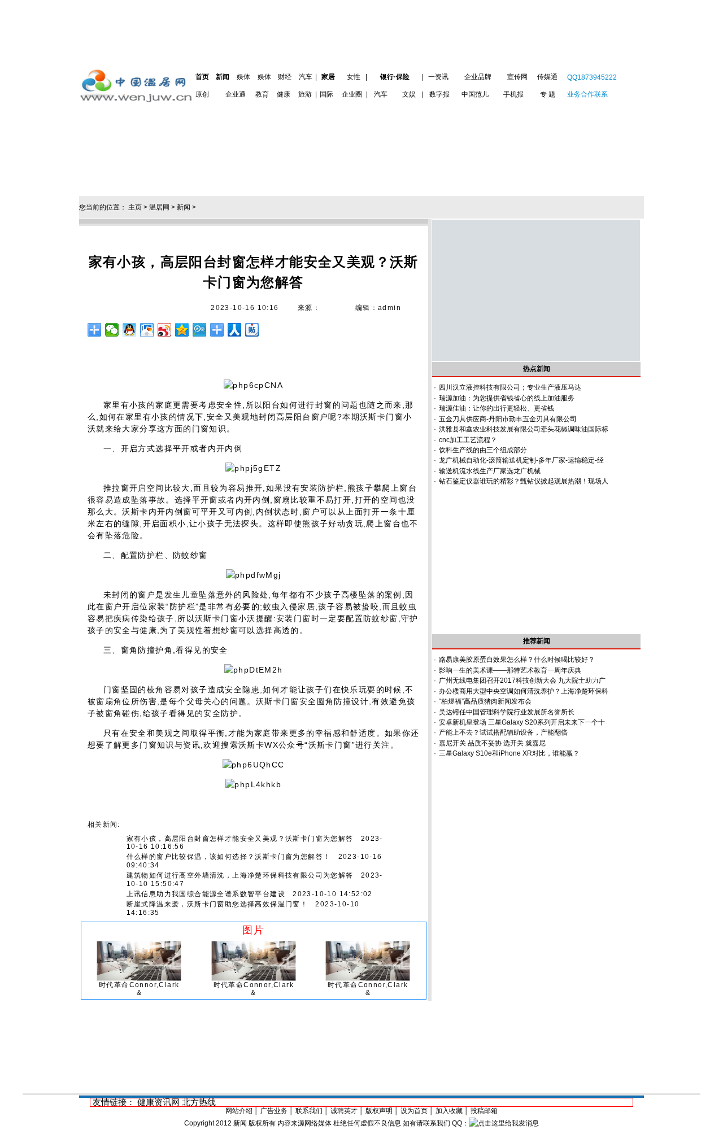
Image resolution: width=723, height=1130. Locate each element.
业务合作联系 (587, 94)
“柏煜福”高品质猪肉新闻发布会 (485, 701)
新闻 (222, 77)
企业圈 (352, 94)
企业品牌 (477, 77)
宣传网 (517, 77)
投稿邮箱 (484, 1111)
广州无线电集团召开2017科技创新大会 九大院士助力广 (522, 680)
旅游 (305, 94)
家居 (328, 77)
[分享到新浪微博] (165, 330)
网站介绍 (238, 1111)
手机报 (513, 94)
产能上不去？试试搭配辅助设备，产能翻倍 (503, 732)
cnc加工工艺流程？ (468, 440)
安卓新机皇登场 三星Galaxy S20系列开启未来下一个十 (522, 722)
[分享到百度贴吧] (252, 330)
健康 (283, 94)
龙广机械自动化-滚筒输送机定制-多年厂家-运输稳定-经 (521, 460)
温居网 (159, 207)
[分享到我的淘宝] (217, 330)
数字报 (439, 94)
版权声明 (379, 1111)
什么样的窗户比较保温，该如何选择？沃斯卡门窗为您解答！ (229, 857)
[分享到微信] (112, 330)
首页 (202, 77)
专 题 (547, 94)
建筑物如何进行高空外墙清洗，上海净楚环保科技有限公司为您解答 (240, 875)
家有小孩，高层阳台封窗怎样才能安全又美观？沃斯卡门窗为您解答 (240, 839)
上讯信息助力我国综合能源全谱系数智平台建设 (206, 894)
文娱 (409, 94)
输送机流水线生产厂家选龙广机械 (490, 471)
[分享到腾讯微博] (200, 330)
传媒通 (547, 77)
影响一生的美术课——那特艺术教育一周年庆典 (510, 670)
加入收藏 (449, 1111)
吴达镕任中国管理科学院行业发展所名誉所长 (506, 712)
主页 (135, 207)
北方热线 (199, 1102)
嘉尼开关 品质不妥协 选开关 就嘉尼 (492, 743)
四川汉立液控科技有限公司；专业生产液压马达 (510, 387)
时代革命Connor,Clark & (139, 989)
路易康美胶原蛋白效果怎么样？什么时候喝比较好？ (517, 660)
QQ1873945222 (592, 77)
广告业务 (274, 1111)
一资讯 (438, 77)
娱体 (243, 77)
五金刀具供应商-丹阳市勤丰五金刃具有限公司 (508, 419)
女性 (353, 77)
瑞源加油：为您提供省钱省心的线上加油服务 (506, 398)
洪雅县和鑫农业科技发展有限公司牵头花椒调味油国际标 (523, 429)
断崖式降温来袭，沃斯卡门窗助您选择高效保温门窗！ (217, 904)
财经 (284, 77)
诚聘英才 (344, 1111)
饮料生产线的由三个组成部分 (483, 450)
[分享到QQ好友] (130, 330)
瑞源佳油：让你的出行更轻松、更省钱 (496, 408)
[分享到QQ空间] (182, 330)
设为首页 (414, 1111)
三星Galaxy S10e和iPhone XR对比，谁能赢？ (509, 753)
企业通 (235, 94)
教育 (262, 94)
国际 (326, 94)
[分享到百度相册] (147, 330)
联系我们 (309, 1111)
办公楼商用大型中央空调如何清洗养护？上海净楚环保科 (523, 691)
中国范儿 (475, 94)
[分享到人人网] (235, 330)
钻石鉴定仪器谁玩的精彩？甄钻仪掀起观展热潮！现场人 (523, 481)
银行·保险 (395, 77)
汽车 (305, 77)
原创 (202, 94)
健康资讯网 (158, 1102)
